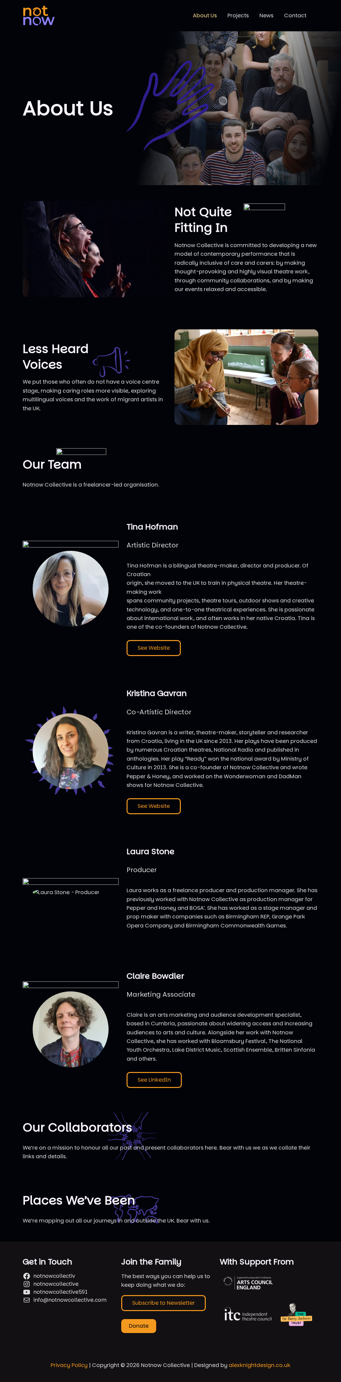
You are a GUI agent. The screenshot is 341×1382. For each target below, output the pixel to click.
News (266, 15)
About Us (205, 15)
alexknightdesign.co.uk (259, 1365)
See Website (154, 648)
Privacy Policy (69, 1365)
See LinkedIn (154, 1080)
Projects (238, 15)
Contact (295, 15)
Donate (139, 1326)
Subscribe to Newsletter (163, 1303)
